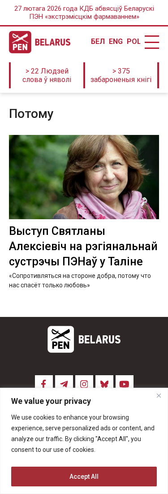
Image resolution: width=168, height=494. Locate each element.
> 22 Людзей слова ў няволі (46, 75)
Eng (115, 41)
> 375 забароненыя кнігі (120, 75)
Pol (133, 41)
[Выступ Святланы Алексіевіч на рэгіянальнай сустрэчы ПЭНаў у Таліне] (84, 177)
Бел (97, 41)
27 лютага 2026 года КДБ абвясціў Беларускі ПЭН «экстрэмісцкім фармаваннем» (84, 12)
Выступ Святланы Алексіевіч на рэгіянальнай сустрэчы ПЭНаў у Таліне (83, 246)
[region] (84, 441)
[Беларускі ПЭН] (39, 42)
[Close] (158, 395)
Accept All (84, 476)
